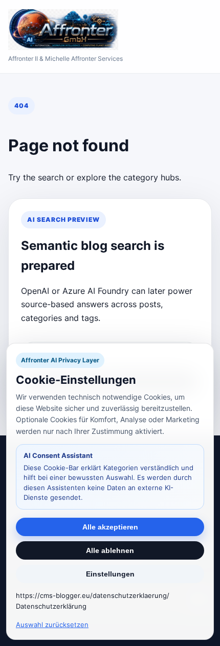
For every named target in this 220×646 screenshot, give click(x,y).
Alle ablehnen (110, 550)
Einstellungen (110, 574)
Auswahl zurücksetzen (52, 624)
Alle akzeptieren (110, 527)
